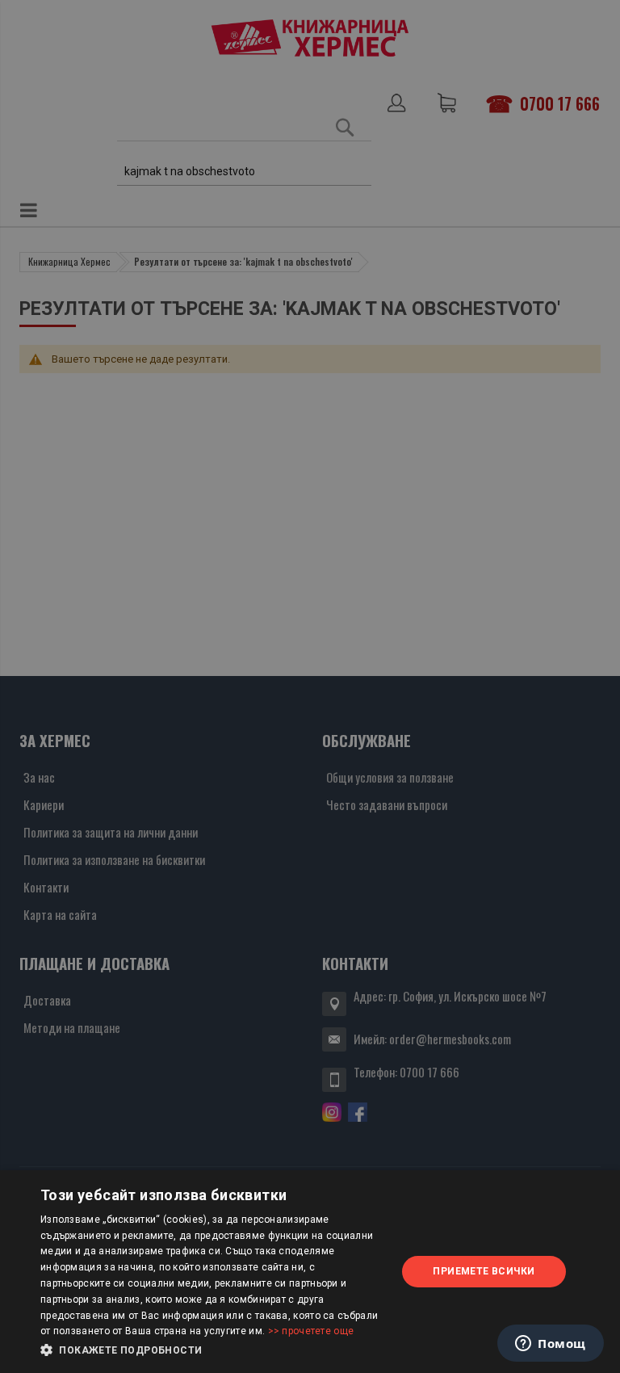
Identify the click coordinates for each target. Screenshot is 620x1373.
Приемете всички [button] (483, 1271)
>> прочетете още (311, 1331)
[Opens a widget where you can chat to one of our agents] (550, 1345)
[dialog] (310, 1271)
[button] (213, 1350)
